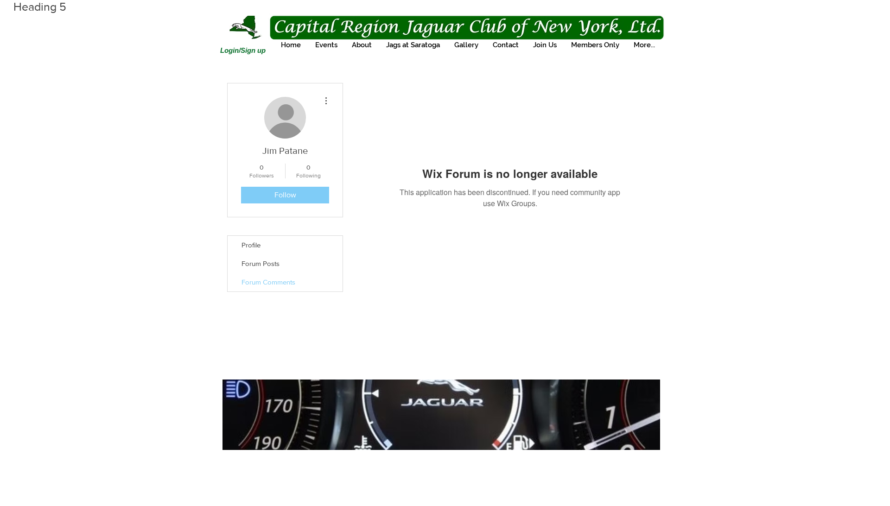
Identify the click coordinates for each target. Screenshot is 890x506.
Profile (251, 245)
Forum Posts (261, 263)
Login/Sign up (243, 50)
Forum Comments (268, 282)
